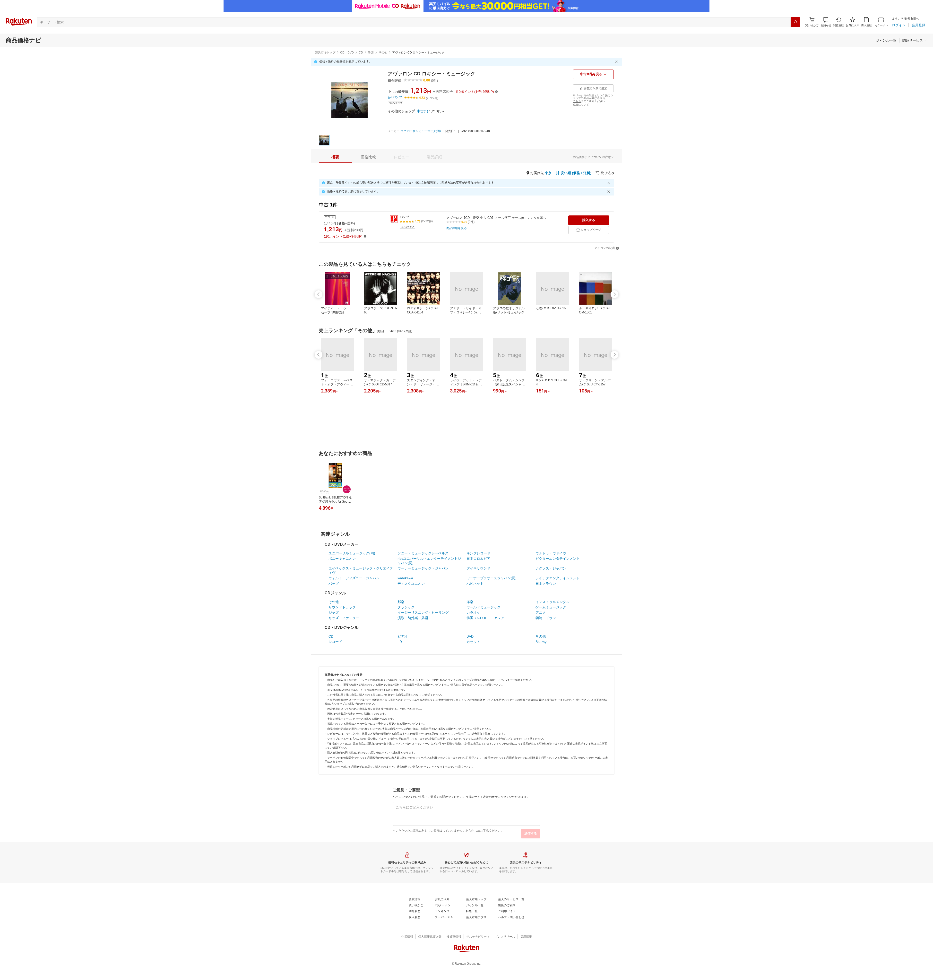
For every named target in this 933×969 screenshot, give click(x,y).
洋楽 (371, 52)
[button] (826, 22)
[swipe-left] (318, 294)
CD (361, 52)
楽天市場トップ (325, 52)
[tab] (335, 157)
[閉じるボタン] (617, 62)
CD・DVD (347, 52)
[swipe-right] (614, 294)
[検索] (795, 22)
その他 (383, 52)
